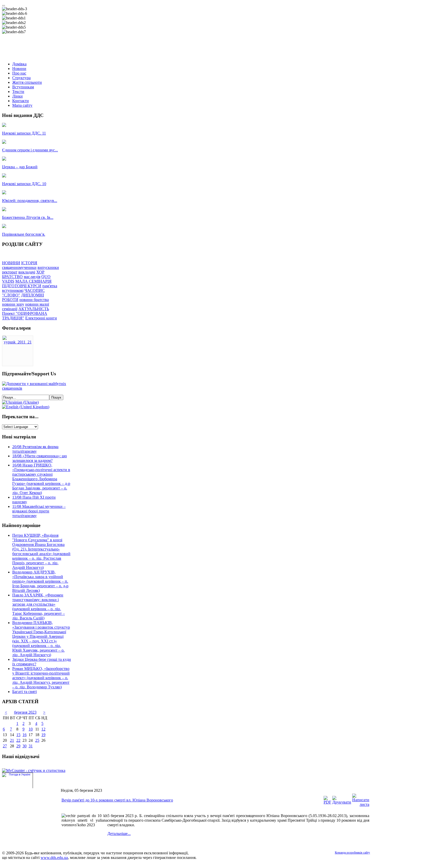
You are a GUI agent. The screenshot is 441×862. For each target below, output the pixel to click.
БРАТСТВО (12, 276)
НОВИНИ (11, 263)
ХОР (40, 272)
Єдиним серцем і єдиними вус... (30, 150)
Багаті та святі (24, 691)
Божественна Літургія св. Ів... (27, 217)
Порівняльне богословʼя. (23, 234)
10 (31, 729)
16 (24, 735)
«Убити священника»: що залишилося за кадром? (39, 458)
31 (31, 746)
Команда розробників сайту (352, 852)
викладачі (26, 272)
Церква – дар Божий (20, 167)
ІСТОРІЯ (29, 263)
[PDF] (327, 802)
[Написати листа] (360, 804)
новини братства (34, 299)
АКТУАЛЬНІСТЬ (33, 309)
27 (5, 746)
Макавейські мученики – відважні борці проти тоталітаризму (39, 511)
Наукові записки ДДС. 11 (24, 133)
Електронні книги (41, 318)
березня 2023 (25, 712)
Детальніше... (119, 833)
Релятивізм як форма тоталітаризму (35, 449)
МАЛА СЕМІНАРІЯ (33, 281)
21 (12, 740)
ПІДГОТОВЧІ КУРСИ (21, 286)
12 (43, 729)
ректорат (9, 272)
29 (18, 746)
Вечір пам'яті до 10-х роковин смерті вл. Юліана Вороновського (117, 800)
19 (43, 735)
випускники (48, 267)
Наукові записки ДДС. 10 (24, 184)
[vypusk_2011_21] (18, 342)
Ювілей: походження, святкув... (29, 200)
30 (24, 746)
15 (18, 735)
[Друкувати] (341, 802)
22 (18, 740)
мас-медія (32, 276)
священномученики (19, 267)
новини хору (13, 304)
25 (37, 740)
